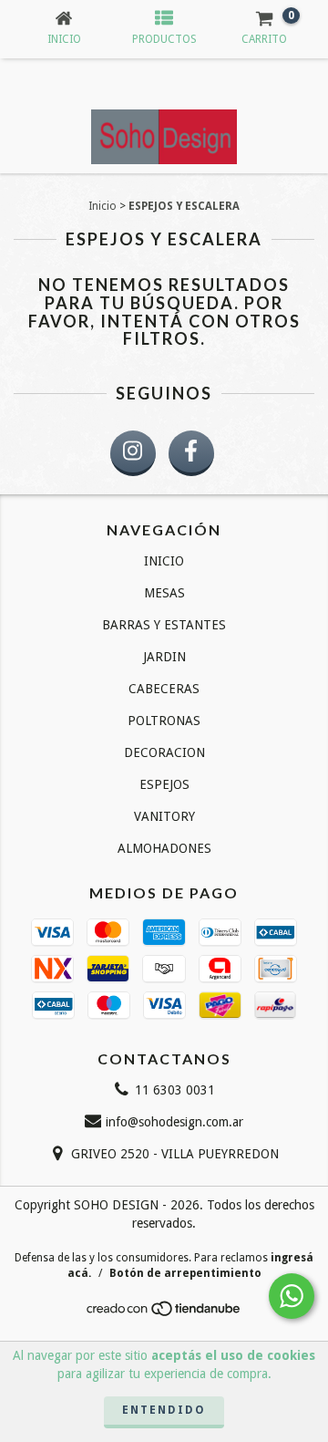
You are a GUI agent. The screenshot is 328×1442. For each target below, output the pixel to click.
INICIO (164, 561)
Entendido (164, 1410)
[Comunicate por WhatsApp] (291, 1296)
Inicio (102, 206)
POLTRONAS (164, 720)
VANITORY (164, 816)
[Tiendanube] (164, 1313)
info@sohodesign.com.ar (174, 1122)
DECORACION (164, 752)
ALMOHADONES (164, 848)
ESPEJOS (164, 784)
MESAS (164, 593)
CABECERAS (164, 688)
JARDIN (164, 656)
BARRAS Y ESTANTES (164, 624)
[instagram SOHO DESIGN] (133, 453)
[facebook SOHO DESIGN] (191, 453)
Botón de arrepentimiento (185, 1273)
